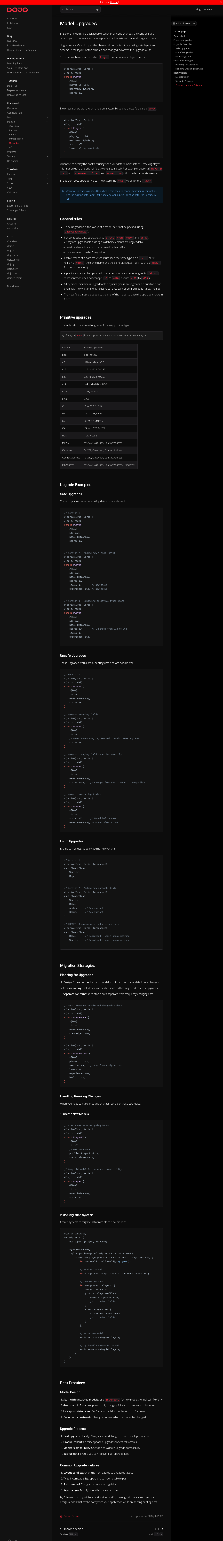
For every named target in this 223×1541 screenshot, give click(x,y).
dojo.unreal (13, 259)
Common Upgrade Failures (188, 85)
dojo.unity (12, 255)
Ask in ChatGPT (183, 23)
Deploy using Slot (16, 94)
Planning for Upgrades (186, 64)
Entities (13, 130)
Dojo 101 (12, 85)
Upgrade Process (184, 80)
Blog (198, 9)
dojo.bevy (12, 268)
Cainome (12, 192)
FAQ (9, 27)
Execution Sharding (17, 205)
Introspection (16, 138)
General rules (180, 36)
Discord (114, 2)
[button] (27, 117)
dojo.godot (13, 264)
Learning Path (14, 63)
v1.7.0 (207, 9)
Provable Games (16, 45)
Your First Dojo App (17, 68)
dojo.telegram (14, 277)
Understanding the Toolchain (23, 72)
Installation (13, 23)
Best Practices (180, 72)
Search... (70, 9)
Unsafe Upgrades (184, 52)
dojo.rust (12, 273)
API (11, 147)
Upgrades (14, 143)
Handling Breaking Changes (189, 68)
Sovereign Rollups (16, 210)
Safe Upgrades (183, 48)
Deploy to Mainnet (17, 90)
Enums (12, 134)
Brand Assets (14, 286)
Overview (12, 18)
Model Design (182, 76)
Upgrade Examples (183, 44)
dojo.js (11, 250)
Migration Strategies (183, 60)
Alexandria (13, 228)
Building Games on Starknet (22, 50)
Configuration (14, 112)
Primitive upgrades (183, 40)
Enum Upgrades (183, 56)
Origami (11, 223)
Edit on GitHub (71, 1516)
